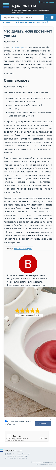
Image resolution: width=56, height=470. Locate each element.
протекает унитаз (19, 47)
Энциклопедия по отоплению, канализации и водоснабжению (31, 8)
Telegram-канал (47, 2)
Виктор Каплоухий (23, 248)
